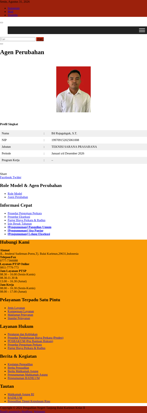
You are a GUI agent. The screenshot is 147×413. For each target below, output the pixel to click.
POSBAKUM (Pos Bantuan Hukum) (30, 341)
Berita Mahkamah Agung (23, 371)
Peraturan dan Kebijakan (23, 334)
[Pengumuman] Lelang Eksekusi (29, 234)
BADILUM (15, 397)
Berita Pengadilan (18, 367)
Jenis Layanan (16, 307)
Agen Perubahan (18, 197)
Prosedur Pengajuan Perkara (25, 213)
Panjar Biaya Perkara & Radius (26, 220)
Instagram (14, 8)
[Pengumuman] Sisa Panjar (25, 230)
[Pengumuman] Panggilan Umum (29, 227)
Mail (10, 11)
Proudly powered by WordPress (16, 411)
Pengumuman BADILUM (24, 378)
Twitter (17, 177)
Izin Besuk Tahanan (20, 223)
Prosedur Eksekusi (19, 216)
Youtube (13, 15)
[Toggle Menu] (142, 30)
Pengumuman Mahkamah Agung (28, 374)
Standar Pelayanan (19, 318)
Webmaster (39, 411)
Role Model (15, 193)
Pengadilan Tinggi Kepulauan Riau (29, 401)
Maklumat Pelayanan (20, 314)
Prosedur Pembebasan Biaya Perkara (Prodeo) (35, 337)
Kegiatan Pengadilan (20, 364)
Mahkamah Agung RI (21, 394)
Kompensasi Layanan (21, 311)
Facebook (6, 177)
